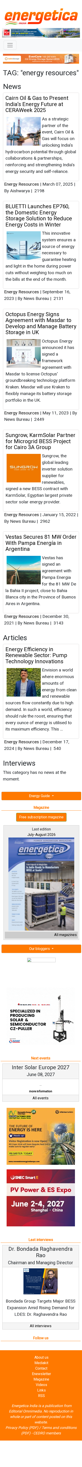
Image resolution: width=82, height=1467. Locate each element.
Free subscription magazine (41, 817)
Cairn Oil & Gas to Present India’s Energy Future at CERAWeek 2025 (36, 104)
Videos (41, 1385)
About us (41, 1357)
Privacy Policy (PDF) (21, 1427)
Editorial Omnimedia (25, 1411)
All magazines (65, 935)
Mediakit (41, 1363)
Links (41, 1390)
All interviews (40, 1326)
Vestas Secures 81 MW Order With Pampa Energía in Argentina (41, 543)
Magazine (41, 1379)
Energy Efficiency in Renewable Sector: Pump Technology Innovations (36, 655)
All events (41, 1098)
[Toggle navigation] (10, 45)
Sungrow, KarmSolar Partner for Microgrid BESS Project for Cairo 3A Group (40, 441)
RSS (41, 1396)
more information (40, 1091)
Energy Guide (40, 796)
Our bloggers (40, 949)
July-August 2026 (41, 834)
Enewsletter (41, 1374)
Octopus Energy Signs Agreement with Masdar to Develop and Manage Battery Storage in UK (40, 323)
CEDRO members (47, 1433)
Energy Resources (21, 184)
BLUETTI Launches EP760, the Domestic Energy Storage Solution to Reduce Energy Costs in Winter (38, 215)
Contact (41, 1368)
